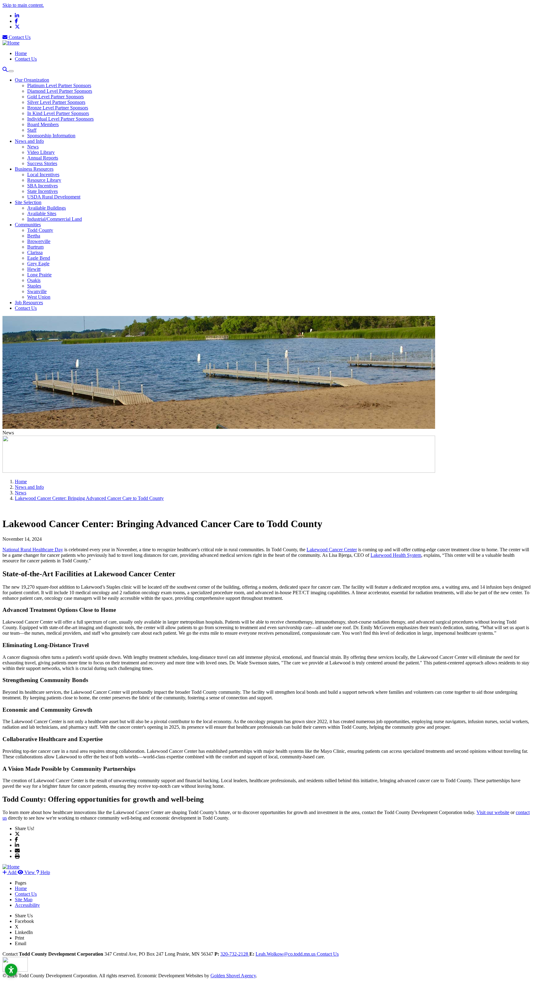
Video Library (41, 152)
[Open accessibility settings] (11, 970)
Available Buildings (46, 208)
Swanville (37, 291)
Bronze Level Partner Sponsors (57, 107)
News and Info (29, 141)
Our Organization (32, 80)
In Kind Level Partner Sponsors (58, 113)
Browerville (38, 241)
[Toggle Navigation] (11, 71)
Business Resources (34, 169)
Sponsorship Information (51, 135)
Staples (34, 285)
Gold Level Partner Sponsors (55, 96)
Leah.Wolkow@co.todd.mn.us (286, 954)
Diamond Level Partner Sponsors (59, 91)
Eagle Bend (38, 258)
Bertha (33, 235)
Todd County (40, 230)
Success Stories (42, 163)
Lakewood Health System (396, 555)
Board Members (43, 124)
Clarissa (35, 252)
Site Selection (28, 202)
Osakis (33, 280)
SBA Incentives (42, 185)
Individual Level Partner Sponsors (60, 119)
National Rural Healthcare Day (32, 549)
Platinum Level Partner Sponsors (59, 85)
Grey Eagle (38, 263)
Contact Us (19, 37)
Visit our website (493, 812)
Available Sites (41, 213)
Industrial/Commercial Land (54, 219)
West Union (38, 297)
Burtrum (35, 247)
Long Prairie (39, 274)
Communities (28, 224)
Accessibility (27, 905)
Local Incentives (43, 174)
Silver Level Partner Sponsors (56, 102)
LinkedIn (24, 932)
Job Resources (29, 302)
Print (19, 937)
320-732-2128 (234, 954)
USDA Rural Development (53, 196)
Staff (31, 130)
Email (20, 943)
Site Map (23, 899)
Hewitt (33, 269)
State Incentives (42, 191)
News (33, 146)
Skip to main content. (23, 5)
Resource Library (44, 180)
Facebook (24, 921)
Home (21, 53)
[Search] (5, 69)
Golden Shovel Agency (233, 975)
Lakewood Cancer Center (332, 549)
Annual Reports (42, 157)
